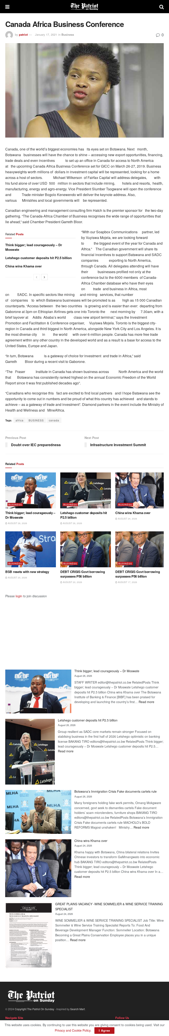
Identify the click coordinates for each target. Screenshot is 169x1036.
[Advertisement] (84, 629)
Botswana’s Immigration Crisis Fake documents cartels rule (115, 791)
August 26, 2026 (17, 523)
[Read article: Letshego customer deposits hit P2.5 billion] (85, 490)
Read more (146, 702)
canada (54, 420)
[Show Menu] (7, 6)
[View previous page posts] (36, 277)
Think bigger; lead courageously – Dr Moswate (33, 247)
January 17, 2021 (46, 34)
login (19, 596)
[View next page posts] (44, 277)
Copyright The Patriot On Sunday (34, 1009)
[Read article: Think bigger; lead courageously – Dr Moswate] (30, 490)
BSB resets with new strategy (27, 571)
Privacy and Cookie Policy (72, 1030)
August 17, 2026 (127, 582)
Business (67, 34)
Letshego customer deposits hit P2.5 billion (38, 257)
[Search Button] (161, 6)
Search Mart (77, 1009)
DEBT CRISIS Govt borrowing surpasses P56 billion (82, 574)
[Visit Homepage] (84, 6)
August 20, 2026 (17, 577)
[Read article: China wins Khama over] (140, 490)
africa (20, 420)
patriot (23, 34)
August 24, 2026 (127, 518)
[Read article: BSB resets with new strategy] (30, 549)
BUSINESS (36, 420)
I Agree (104, 1030)
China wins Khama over (23, 266)
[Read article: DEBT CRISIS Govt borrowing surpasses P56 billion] (85, 549)
